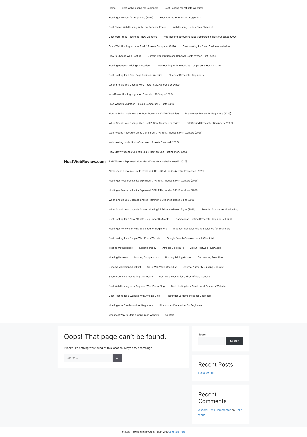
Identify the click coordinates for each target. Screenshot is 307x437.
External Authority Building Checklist (203, 266)
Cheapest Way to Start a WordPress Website (134, 314)
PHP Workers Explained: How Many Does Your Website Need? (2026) (148, 161)
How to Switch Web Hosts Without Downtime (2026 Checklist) (144, 113)
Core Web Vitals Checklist (162, 266)
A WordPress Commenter (214, 410)
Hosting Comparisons (146, 257)
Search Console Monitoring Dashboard (131, 276)
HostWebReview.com (85, 161)
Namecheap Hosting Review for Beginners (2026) (204, 218)
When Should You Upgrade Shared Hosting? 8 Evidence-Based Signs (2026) (152, 199)
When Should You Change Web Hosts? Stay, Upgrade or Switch (144, 84)
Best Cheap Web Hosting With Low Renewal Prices (137, 27)
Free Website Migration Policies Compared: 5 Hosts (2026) (142, 103)
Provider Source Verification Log (220, 209)
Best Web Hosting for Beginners (140, 7)
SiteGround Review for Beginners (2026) (210, 123)
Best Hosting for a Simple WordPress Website (135, 238)
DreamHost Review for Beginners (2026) (208, 113)
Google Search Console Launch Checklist (190, 238)
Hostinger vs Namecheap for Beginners (189, 295)
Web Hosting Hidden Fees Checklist (193, 27)
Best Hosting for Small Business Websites (206, 46)
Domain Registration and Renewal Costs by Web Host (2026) (182, 55)
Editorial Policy (147, 247)
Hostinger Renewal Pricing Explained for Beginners (138, 228)
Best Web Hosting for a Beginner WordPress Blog (137, 286)
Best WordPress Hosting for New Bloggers (133, 36)
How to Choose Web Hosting (125, 55)
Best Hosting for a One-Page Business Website (135, 75)
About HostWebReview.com (205, 247)
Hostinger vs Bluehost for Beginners (180, 17)
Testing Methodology (121, 247)
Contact (169, 314)
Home (112, 7)
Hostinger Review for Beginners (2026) (131, 17)
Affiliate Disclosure (173, 247)
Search (202, 334)
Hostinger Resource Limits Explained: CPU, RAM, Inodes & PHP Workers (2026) (153, 180)
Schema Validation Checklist (125, 266)
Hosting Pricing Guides (178, 257)
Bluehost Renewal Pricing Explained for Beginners (201, 228)
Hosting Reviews (118, 257)
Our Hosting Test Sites (210, 257)
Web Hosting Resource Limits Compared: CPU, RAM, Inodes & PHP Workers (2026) (155, 132)
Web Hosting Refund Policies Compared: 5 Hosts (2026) (189, 65)
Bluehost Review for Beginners (186, 75)
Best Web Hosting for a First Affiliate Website (184, 276)
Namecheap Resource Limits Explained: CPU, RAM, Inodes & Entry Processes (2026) (156, 171)
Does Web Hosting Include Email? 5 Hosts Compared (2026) (143, 46)
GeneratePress (176, 431)
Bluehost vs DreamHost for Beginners (180, 305)
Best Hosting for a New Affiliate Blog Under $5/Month (139, 218)
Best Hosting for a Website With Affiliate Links (135, 295)
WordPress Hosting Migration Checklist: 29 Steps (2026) (141, 94)
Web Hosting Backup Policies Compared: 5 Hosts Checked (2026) (200, 36)
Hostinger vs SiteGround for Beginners (131, 305)
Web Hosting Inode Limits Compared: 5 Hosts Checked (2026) (144, 142)
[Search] (117, 358)
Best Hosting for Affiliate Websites (184, 7)
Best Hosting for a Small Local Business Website (198, 286)
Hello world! (206, 372)
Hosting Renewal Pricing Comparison (130, 65)
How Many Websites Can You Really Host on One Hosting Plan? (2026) (148, 151)
